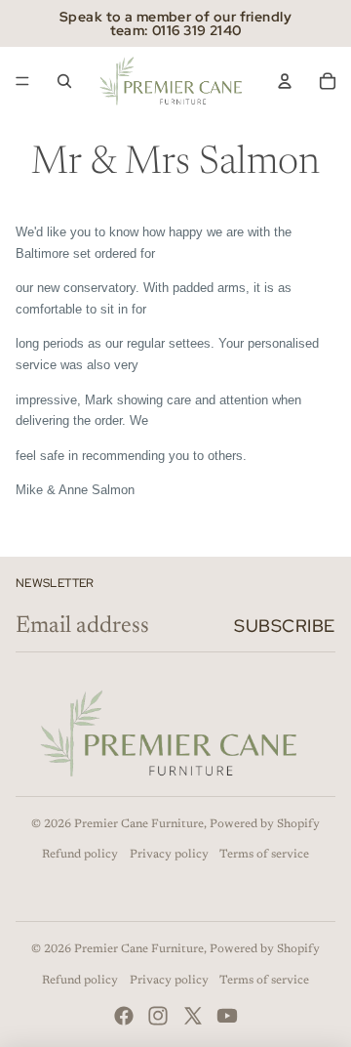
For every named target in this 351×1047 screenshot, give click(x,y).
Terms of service (264, 854)
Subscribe (284, 625)
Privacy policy (169, 854)
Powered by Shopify (265, 824)
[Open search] (64, 81)
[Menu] (22, 81)
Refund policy (80, 854)
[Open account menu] (284, 81)
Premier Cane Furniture (139, 824)
